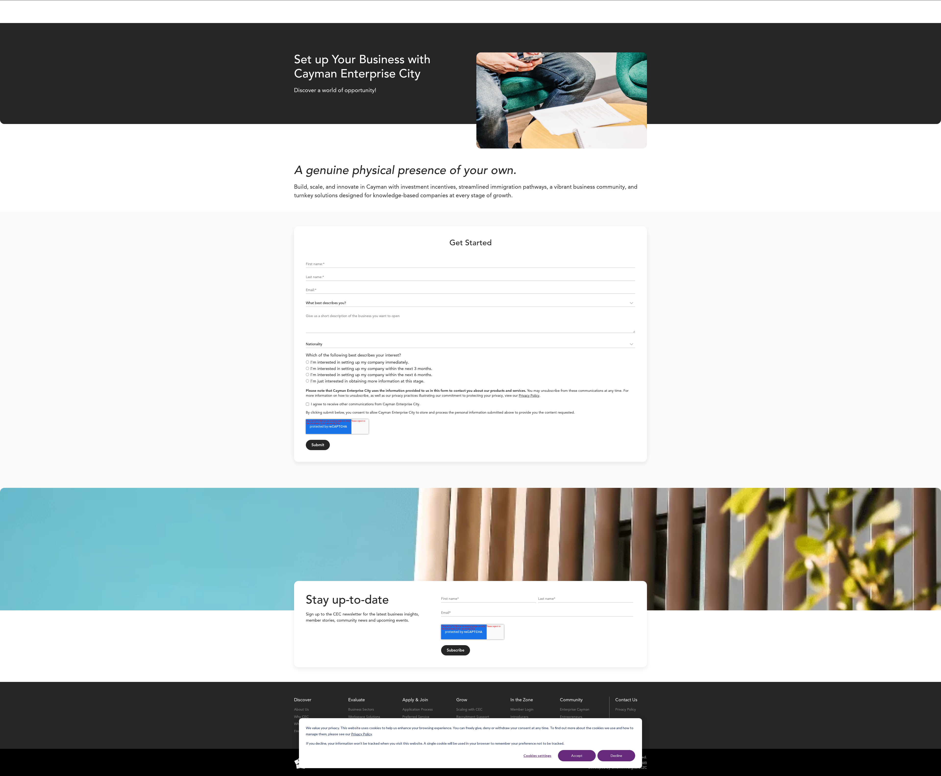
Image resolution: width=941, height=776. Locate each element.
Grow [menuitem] (461, 699)
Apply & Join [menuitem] (415, 699)
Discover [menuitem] (302, 699)
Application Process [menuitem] (417, 709)
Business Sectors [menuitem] (361, 709)
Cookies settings (537, 755)
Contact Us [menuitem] (626, 699)
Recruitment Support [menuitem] (472, 717)
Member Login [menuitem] (521, 709)
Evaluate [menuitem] (356, 699)
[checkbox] (470, 371)
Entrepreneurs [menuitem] (571, 717)
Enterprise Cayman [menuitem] (574, 709)
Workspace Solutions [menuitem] (364, 717)
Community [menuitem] (571, 699)
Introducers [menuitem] (519, 717)
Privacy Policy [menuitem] (625, 709)
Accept (576, 755)
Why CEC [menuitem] (301, 717)
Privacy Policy (361, 734)
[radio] (470, 362)
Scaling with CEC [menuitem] (469, 709)
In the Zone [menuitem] (521, 699)
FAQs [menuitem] (298, 731)
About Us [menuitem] (301, 709)
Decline (616, 755)
